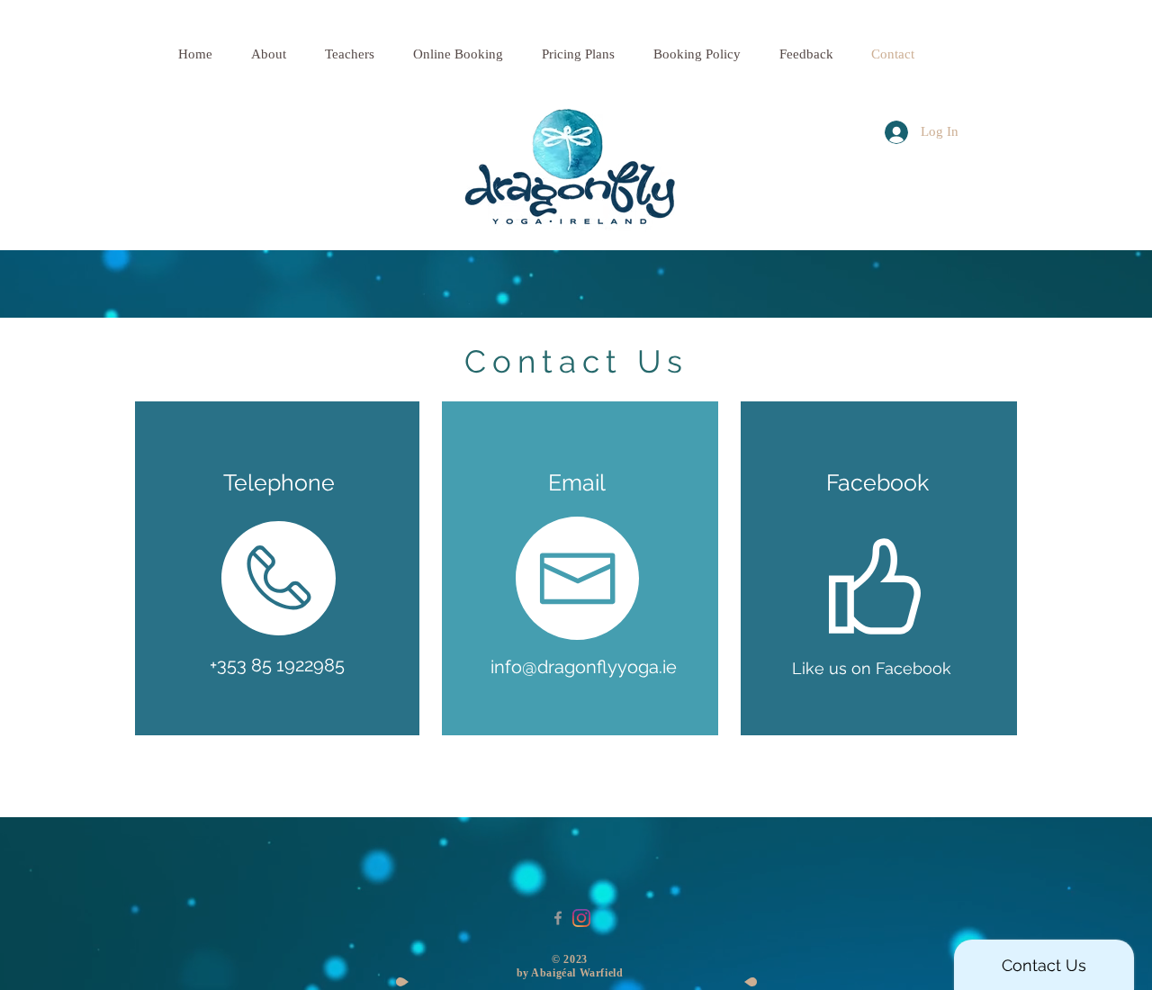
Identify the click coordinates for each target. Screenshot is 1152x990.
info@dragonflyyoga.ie (583, 667)
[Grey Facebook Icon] (558, 918)
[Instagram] (581, 918)
